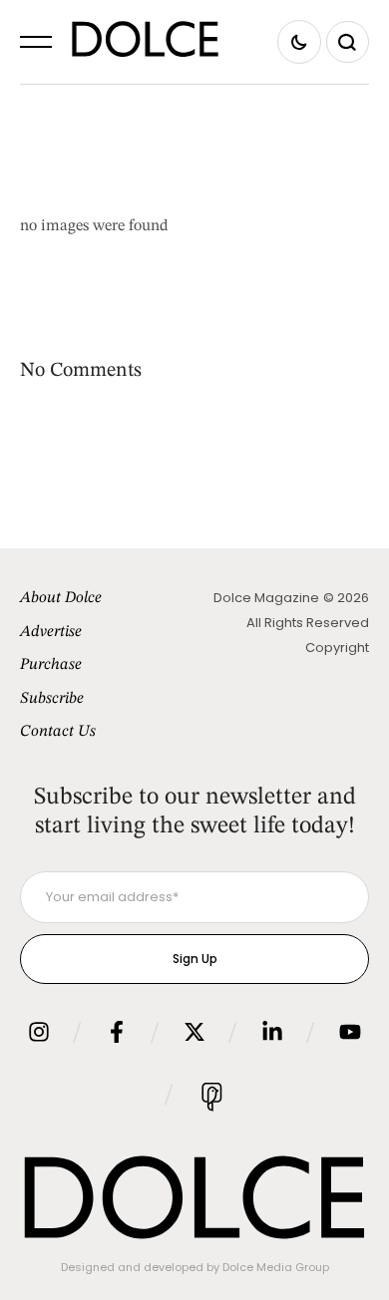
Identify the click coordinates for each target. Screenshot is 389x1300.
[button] (36, 42)
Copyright (337, 647)
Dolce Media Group (275, 1267)
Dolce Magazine (266, 597)
